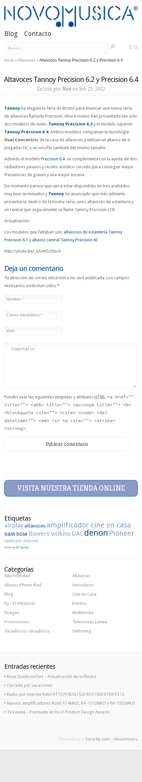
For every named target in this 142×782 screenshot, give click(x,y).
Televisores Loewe (89, 621)
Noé (66, 88)
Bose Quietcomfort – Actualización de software (51, 676)
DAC (77, 533)
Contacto (37, 34)
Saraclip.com (98, 739)
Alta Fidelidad (17, 575)
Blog (11, 34)
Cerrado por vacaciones (30, 685)
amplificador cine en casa (89, 525)
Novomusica (126, 739)
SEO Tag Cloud (22, 547)
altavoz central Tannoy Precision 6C (65, 239)
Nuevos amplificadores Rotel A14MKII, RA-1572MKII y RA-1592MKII (71, 703)
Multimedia (82, 612)
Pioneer (121, 533)
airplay (13, 525)
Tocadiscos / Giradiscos (27, 631)
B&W (9, 534)
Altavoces (26, 60)
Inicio (9, 60)
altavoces (35, 526)
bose (21, 534)
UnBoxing (81, 631)
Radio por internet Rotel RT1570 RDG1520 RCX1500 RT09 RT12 (65, 694)
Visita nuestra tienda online (71, 488)
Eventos (79, 603)
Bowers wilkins (49, 533)
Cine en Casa (84, 594)
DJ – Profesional (19, 603)
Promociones (16, 621)
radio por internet (21, 540)
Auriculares (82, 584)
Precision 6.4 (54, 158)
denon (96, 533)
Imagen (11, 612)
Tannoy (12, 108)
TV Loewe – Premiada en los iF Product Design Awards (58, 712)
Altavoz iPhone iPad (22, 584)
